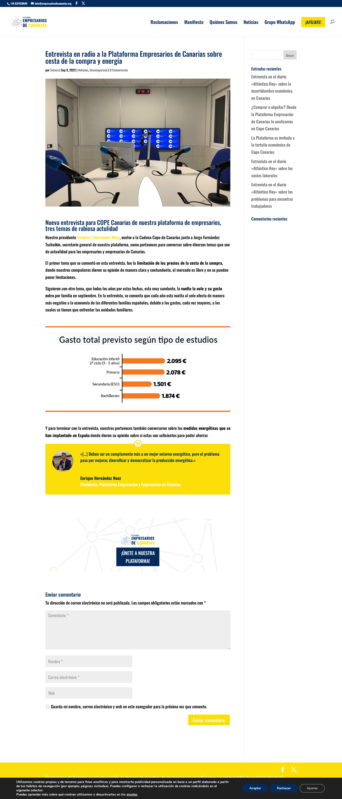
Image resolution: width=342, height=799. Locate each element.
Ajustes (312, 788)
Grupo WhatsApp (280, 22)
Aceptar (255, 788)
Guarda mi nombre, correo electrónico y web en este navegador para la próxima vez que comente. (129, 706)
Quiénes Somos (223, 22)
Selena (54, 69)
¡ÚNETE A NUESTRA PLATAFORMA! (138, 556)
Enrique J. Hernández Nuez (98, 237)
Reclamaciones (164, 22)
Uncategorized (98, 69)
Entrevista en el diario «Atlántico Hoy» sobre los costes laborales (272, 168)
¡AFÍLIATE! (313, 22)
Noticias (251, 22)
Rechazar (284, 788)
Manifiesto (193, 22)
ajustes (132, 794)
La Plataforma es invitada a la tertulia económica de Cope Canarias (273, 145)
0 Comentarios (119, 69)
